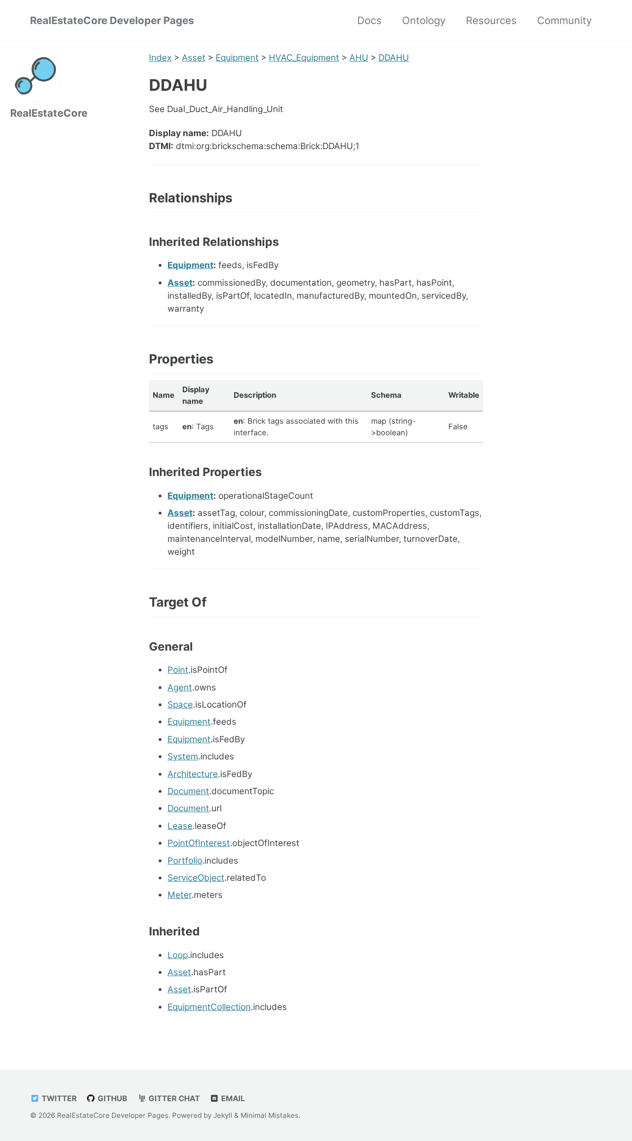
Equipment (237, 57)
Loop (177, 955)
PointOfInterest (198, 843)
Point (177, 670)
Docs (369, 20)
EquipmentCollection (209, 1007)
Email (232, 1098)
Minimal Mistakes (269, 1115)
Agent (179, 687)
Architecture (192, 774)
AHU (358, 57)
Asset (193, 57)
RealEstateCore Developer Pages (112, 20)
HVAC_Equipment (304, 57)
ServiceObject (195, 877)
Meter (179, 895)
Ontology (424, 20)
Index (160, 57)
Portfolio (184, 860)
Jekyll (222, 1115)
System (182, 756)
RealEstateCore (48, 113)
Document (188, 791)
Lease (179, 826)
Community (564, 20)
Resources (491, 20)
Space (180, 704)
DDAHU (393, 57)
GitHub (111, 1098)
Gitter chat (173, 1098)
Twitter (58, 1098)
